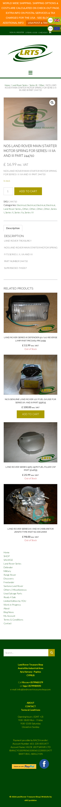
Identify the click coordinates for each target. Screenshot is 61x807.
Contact (8, 623)
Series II (9, 212)
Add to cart (28, 191)
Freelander (9, 582)
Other (41, 85)
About (7, 608)
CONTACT (30, 706)
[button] (30, 73)
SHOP (7, 556)
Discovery (9, 578)
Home (7, 85)
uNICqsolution (31, 800)
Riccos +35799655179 (32, 682)
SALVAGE (8, 559)
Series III (33, 85)
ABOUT (30, 703)
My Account (9, 615)
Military (7, 571)
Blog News (9, 612)
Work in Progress (12, 604)
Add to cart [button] (30, 414)
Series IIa (19, 212)
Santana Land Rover (13, 586)
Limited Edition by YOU (15, 601)
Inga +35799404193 (32, 686)
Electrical (21, 205)
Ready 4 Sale (10, 597)
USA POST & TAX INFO (41, 22)
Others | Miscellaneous (15, 589)
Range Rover (10, 574)
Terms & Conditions (13, 619)
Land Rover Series (20, 85)
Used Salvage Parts (13, 593)
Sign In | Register (17, 32)
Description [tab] (13, 228)
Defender (8, 567)
